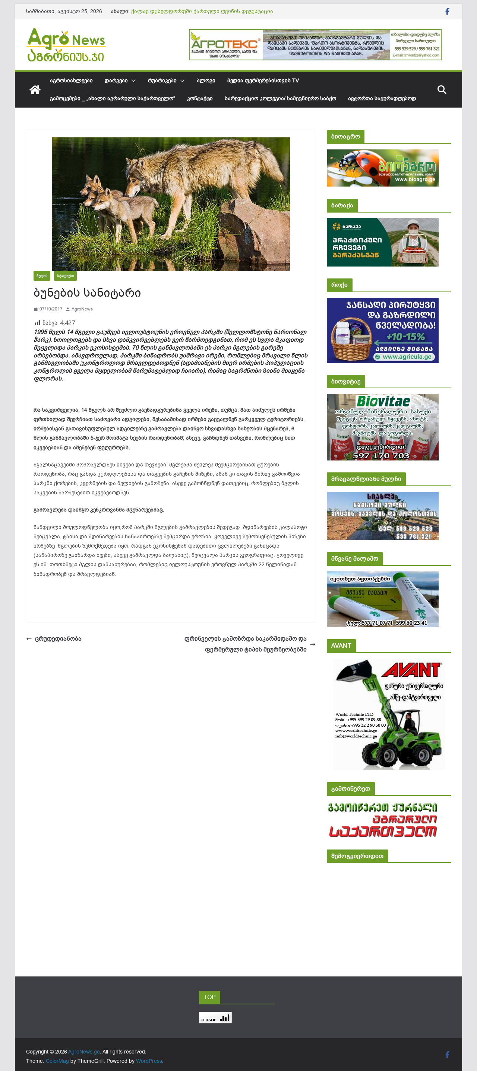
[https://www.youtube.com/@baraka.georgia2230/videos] (383, 223)
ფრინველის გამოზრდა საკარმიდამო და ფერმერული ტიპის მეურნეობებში (245, 644)
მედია (42, 275)
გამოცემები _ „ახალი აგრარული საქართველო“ (112, 98)
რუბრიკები (162, 80)
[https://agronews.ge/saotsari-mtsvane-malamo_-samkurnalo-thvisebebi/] (383, 576)
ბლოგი (206, 80)
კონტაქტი (200, 98)
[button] (132, 81)
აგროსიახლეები (71, 80)
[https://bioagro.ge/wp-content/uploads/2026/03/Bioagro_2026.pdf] (383, 154)
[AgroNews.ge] (35, 90)
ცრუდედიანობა (58, 639)
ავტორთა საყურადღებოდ (382, 98)
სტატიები (65, 275)
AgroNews (82, 309)
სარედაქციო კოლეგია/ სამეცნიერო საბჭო (280, 98)
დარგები (116, 80)
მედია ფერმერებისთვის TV (263, 80)
